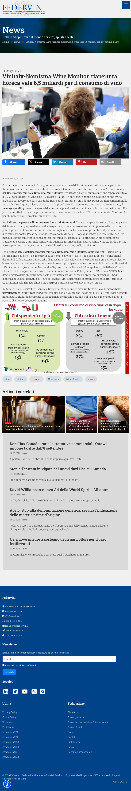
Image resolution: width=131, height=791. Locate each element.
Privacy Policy (9, 712)
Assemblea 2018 (10, 732)
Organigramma (76, 717)
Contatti (72, 736)
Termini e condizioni (25, 665)
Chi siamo (73, 712)
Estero (8, 423)
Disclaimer (8, 722)
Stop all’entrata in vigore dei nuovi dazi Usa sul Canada (58, 468)
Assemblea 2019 (10, 736)
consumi (36, 379)
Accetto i (20, 665)
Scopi (70, 732)
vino (7, 379)
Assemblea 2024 (10, 751)
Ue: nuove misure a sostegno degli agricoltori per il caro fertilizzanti (58, 541)
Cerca (71, 746)
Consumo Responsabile (80, 751)
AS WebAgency (121, 781)
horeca (91, 379)
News (22, 178)
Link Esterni (74, 741)
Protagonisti (8, 727)
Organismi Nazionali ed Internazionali (88, 722)
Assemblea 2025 (10, 756)
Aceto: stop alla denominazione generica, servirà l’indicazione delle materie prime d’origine (63, 512)
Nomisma (53, 379)
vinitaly (21, 379)
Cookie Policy (9, 717)
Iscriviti (9, 672)
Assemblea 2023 (10, 746)
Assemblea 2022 (10, 741)
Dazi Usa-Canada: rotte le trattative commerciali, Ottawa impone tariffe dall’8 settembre (59, 445)
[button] (7, 784)
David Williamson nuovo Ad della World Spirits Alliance (59, 489)
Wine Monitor (73, 379)
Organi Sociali (75, 727)
